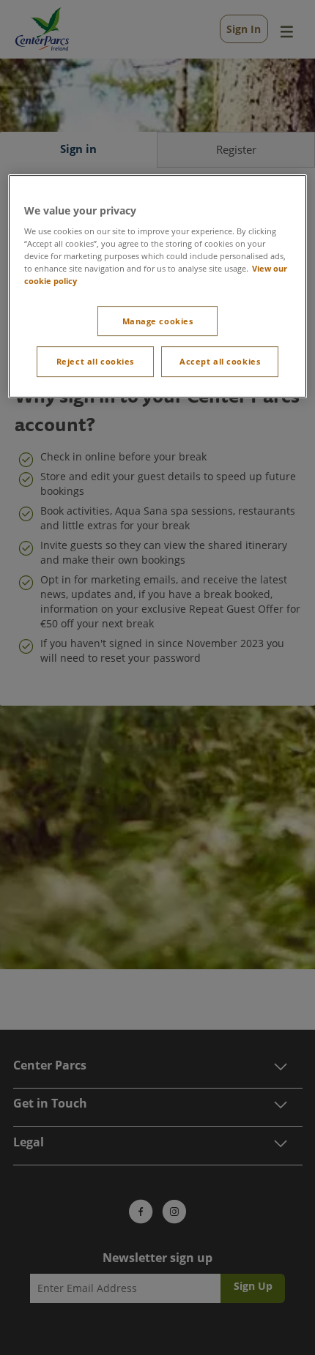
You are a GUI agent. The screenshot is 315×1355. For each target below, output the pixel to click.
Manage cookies (157, 321)
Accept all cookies (219, 362)
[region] (158, 286)
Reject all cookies (95, 362)
